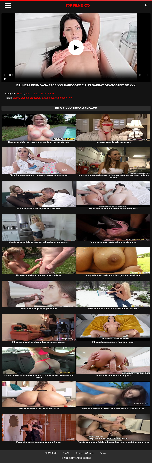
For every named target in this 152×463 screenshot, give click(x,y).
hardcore (63, 97)
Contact (103, 453)
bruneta (25, 97)
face (44, 97)
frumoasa (52, 97)
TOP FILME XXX (78, 5)
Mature (20, 93)
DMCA (66, 453)
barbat (16, 97)
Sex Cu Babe (32, 93)
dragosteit (35, 97)
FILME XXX (51, 453)
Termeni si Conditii (84, 453)
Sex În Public (47, 93)
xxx (70, 97)
